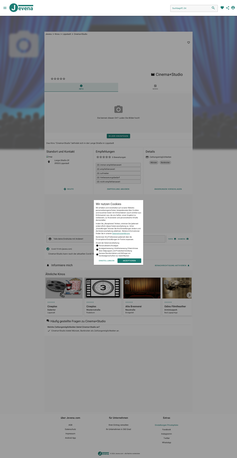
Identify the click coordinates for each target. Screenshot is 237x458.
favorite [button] (222, 8)
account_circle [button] (233, 8)
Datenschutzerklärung (121, 233)
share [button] (228, 8)
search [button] (213, 8)
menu (5, 8)
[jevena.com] (20, 7)
